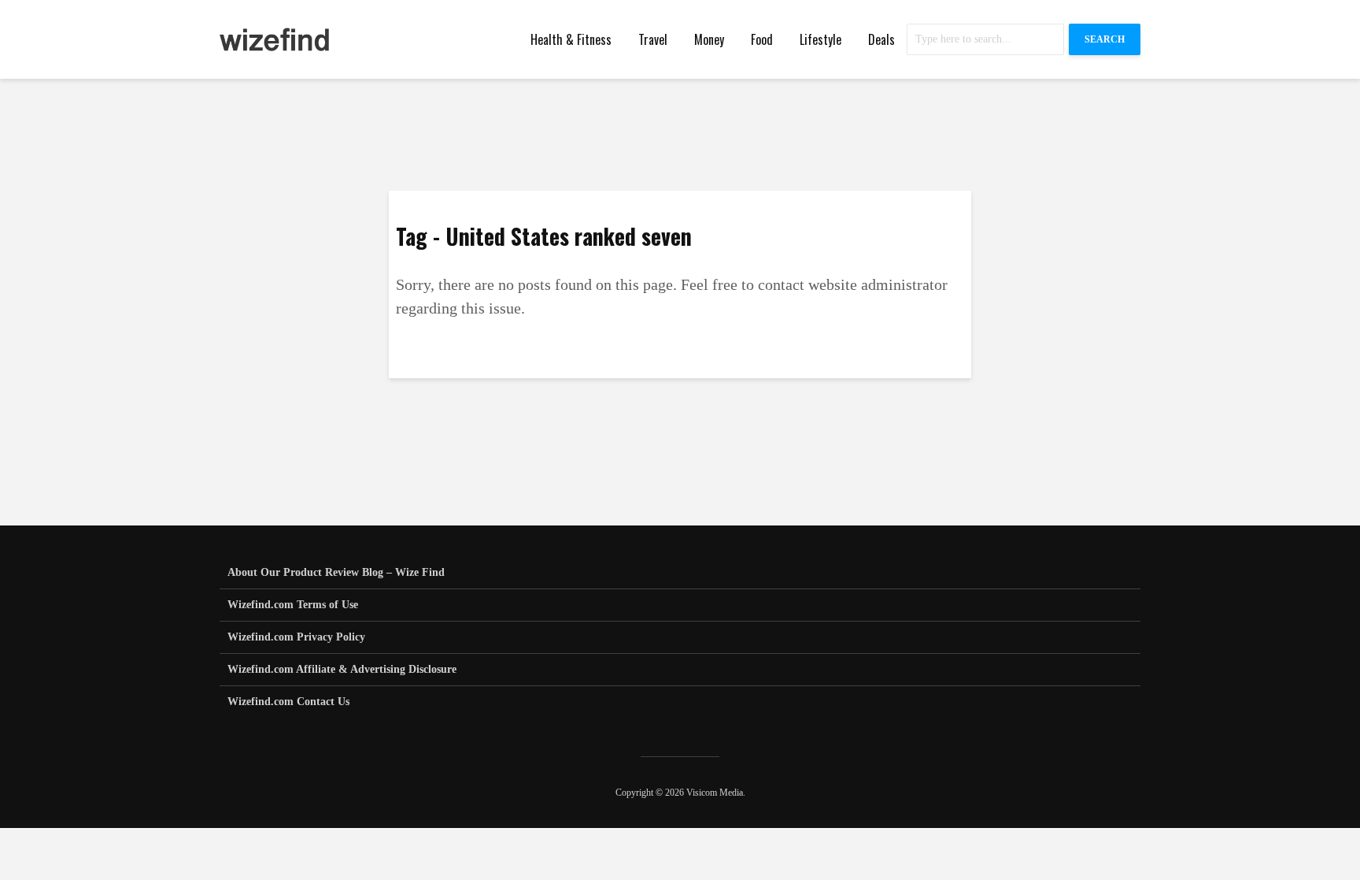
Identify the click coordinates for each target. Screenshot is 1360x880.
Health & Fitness (571, 39)
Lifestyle (820, 39)
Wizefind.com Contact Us (288, 701)
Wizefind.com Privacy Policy (296, 637)
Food (762, 39)
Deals (881, 39)
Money (709, 39)
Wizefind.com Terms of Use (292, 605)
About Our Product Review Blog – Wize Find (336, 572)
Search (1105, 39)
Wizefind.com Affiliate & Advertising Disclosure (341, 669)
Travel (652, 39)
